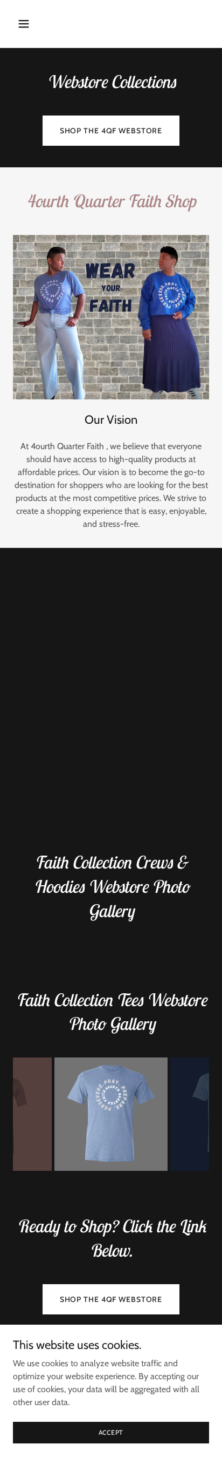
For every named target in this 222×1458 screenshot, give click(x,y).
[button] (28, 24)
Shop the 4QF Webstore (111, 130)
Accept (111, 1432)
